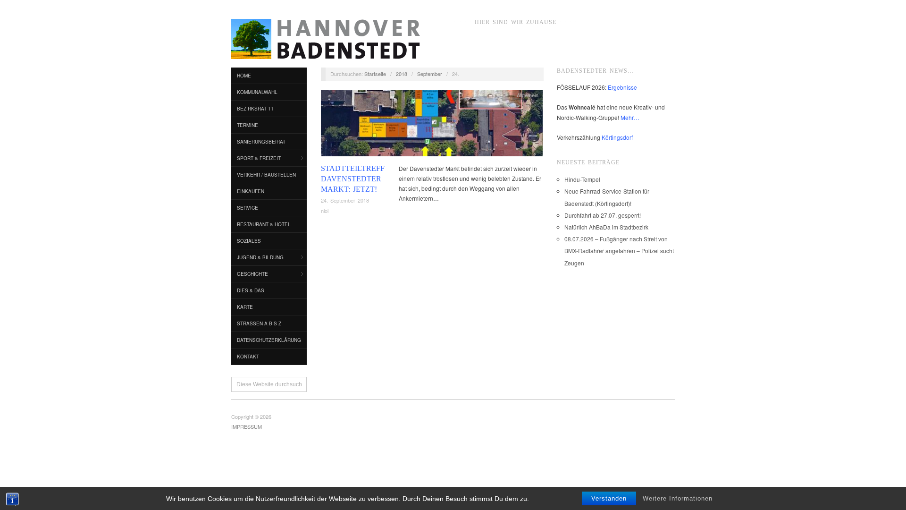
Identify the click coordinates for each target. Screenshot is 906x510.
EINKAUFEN (250, 191)
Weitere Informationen (678, 498)
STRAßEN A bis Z (259, 323)
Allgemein (527, 95)
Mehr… (630, 117)
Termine (247, 125)
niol (324, 210)
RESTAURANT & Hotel (264, 224)
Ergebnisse (622, 87)
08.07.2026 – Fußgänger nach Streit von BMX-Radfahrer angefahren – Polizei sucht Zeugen (619, 250)
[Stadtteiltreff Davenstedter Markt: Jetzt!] (432, 125)
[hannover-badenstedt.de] (325, 40)
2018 (401, 73)
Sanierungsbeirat (261, 141)
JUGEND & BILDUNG (260, 257)
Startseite (375, 73)
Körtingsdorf (617, 137)
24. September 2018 (345, 200)
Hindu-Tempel (582, 179)
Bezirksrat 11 (255, 108)
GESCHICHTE (252, 274)
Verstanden (609, 498)
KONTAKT (248, 356)
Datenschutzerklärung (269, 340)
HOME (244, 75)
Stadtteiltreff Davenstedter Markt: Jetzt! (353, 179)
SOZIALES (249, 241)
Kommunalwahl (257, 92)
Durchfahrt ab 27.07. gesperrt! (602, 215)
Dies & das (250, 290)
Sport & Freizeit (259, 158)
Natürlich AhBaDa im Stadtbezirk (606, 227)
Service (247, 207)
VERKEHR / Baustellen (266, 174)
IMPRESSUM (246, 426)
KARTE (245, 307)
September (429, 73)
